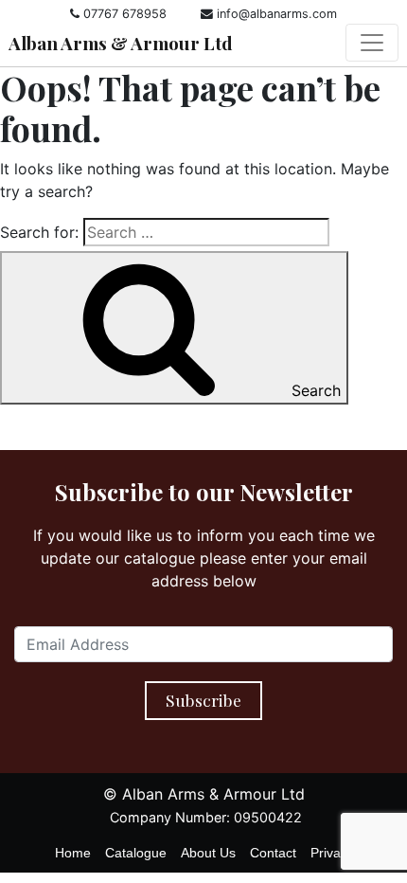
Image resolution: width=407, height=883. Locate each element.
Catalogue (136, 852)
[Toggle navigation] (371, 43)
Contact (273, 852)
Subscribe (203, 700)
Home (73, 852)
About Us (208, 852)
